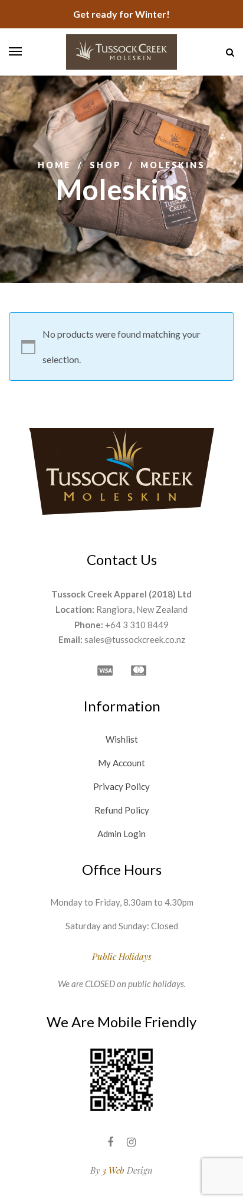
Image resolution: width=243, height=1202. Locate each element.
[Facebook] (110, 1142)
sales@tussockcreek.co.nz (134, 639)
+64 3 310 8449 (137, 624)
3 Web (113, 1170)
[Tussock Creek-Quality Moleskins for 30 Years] (121, 52)
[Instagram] (131, 1142)
